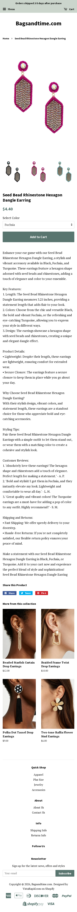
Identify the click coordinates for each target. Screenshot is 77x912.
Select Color (11, 218)
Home (6, 38)
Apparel (38, 774)
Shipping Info (38, 830)
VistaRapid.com (32, 888)
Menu (11, 9)
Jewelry (38, 784)
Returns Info (38, 835)
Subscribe (65, 873)
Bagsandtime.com (38, 23)
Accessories (38, 790)
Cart (71, 9)
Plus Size (38, 779)
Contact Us (38, 812)
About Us (38, 807)
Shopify (49, 888)
